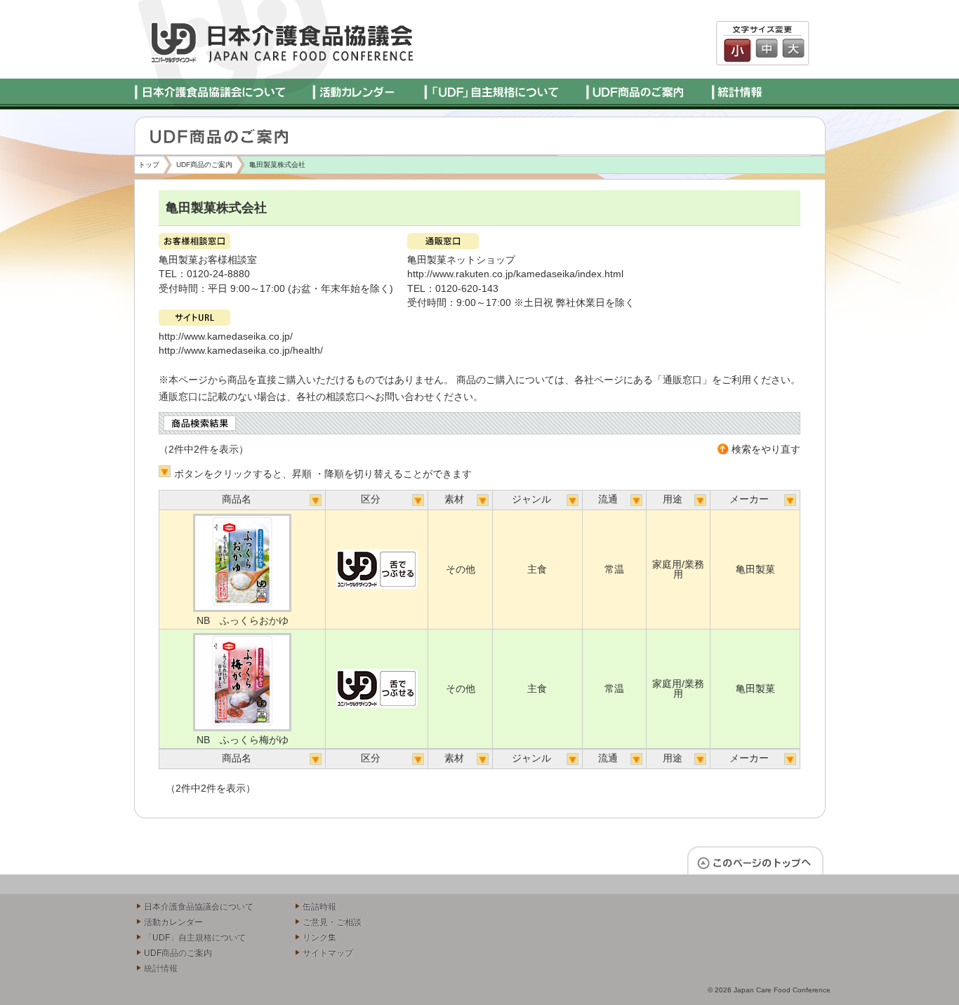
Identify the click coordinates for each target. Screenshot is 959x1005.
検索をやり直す (766, 449)
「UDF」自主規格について (195, 938)
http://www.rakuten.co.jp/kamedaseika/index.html (515, 273)
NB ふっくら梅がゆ (243, 739)
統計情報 (161, 968)
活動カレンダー (173, 922)
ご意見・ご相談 (332, 922)
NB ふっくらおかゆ (243, 620)
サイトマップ (328, 953)
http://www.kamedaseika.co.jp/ (226, 336)
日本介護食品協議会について (198, 907)
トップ (148, 164)
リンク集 (319, 938)
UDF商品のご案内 (204, 164)
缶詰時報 (319, 907)
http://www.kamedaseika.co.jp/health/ (241, 350)
